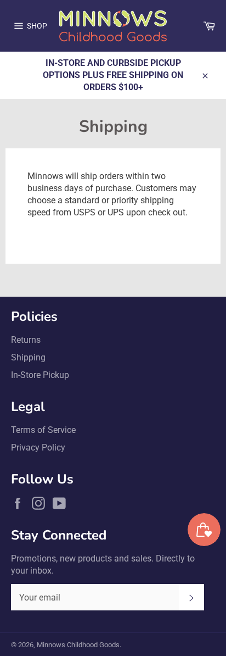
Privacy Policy (38, 447)
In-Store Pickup (40, 375)
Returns (26, 340)
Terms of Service (43, 430)
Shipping (28, 357)
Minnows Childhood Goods (78, 645)
